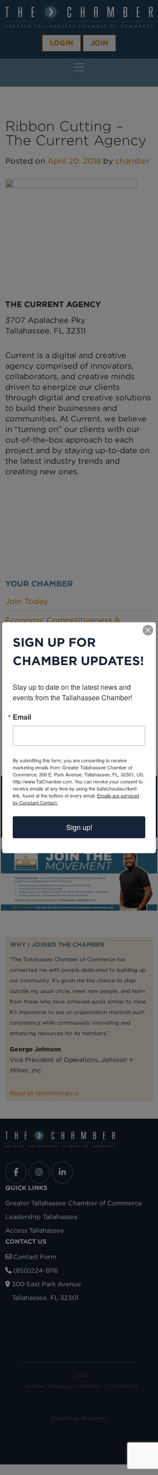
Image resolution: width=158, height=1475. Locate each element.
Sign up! (79, 827)
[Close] (148, 630)
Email (22, 716)
